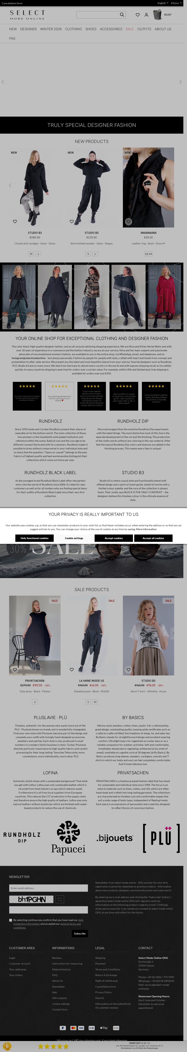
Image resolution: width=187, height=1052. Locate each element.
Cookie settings (74, 538)
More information (146, 529)
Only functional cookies (34, 538)
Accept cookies (114, 538)
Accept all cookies (153, 538)
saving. (132, 529)
